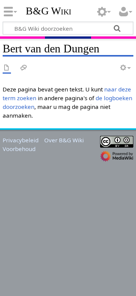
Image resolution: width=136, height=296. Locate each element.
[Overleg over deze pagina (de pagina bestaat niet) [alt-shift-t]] (24, 68)
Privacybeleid (21, 140)
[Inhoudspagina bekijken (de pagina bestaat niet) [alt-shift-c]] (7, 68)
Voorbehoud (19, 149)
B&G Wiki (48, 11)
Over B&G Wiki (64, 140)
